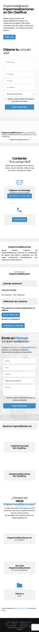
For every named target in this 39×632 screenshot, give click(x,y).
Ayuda (14, 624)
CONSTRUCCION (19, 443)
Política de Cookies (26, 626)
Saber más (9, 37)
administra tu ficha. (21, 608)
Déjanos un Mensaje (20, 196)
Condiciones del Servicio (16, 627)
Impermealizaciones (19, 471)
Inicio (7, 624)
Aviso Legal (24, 624)
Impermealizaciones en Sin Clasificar (19, 535)
